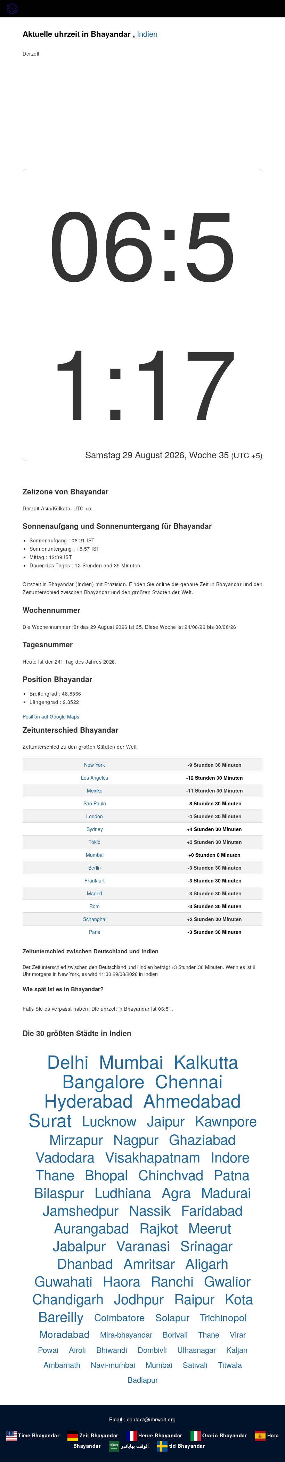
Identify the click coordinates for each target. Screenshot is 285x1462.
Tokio (94, 841)
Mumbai (95, 854)
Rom (94, 906)
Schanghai (94, 918)
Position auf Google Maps (51, 716)
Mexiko (95, 790)
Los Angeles (94, 777)
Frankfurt (94, 880)
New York (94, 764)
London (94, 816)
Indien (147, 33)
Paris (94, 931)
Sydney (95, 829)
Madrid (94, 893)
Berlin (94, 867)
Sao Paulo (94, 803)
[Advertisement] (142, 117)
